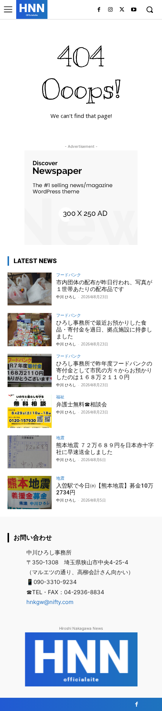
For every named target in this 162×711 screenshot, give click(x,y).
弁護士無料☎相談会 (81, 404)
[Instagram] (110, 10)
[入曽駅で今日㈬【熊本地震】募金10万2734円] (30, 492)
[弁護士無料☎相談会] (30, 411)
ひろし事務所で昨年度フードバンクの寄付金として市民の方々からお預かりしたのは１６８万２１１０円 (104, 370)
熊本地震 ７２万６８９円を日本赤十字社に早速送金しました (105, 448)
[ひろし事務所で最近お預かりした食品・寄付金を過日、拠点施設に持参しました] (30, 329)
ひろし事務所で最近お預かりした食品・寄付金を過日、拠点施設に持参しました (104, 329)
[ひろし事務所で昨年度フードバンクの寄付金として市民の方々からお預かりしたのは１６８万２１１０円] (30, 370)
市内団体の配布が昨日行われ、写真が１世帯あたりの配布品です (104, 286)
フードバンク (68, 275)
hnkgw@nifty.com (49, 602)
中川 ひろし (66, 296)
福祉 (60, 397)
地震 (60, 437)
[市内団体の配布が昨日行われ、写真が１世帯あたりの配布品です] (30, 289)
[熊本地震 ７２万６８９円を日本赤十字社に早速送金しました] (30, 452)
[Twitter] (122, 10)
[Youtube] (133, 10)
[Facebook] (99, 10)
